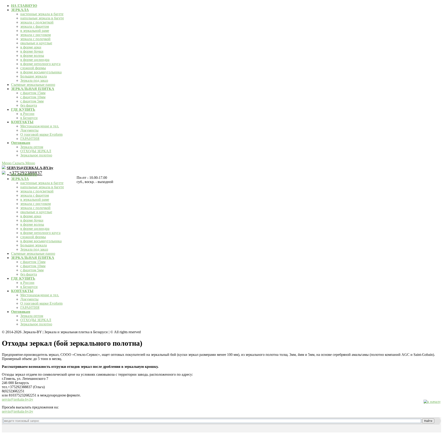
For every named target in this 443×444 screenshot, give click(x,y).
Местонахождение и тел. (39, 126)
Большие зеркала (33, 76)
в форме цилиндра (34, 60)
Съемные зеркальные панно (33, 85)
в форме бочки (31, 51)
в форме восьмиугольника (41, 72)
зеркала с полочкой (35, 39)
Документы (29, 130)
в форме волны (32, 55)
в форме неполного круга (40, 64)
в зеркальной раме (34, 31)
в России (27, 114)
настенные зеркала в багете (41, 14)
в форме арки (30, 47)
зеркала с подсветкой (37, 22)
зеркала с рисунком (35, 35)
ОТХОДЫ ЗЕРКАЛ (35, 151)
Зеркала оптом (31, 147)
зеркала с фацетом (34, 26)
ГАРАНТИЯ (29, 139)
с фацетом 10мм (32, 97)
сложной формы (33, 68)
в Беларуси (29, 118)
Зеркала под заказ (34, 80)
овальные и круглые (36, 43)
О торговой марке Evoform (41, 134)
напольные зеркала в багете (42, 18)
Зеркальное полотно (36, 155)
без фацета (28, 105)
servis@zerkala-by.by (17, 399)
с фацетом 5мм (32, 101)
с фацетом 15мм (32, 93)
